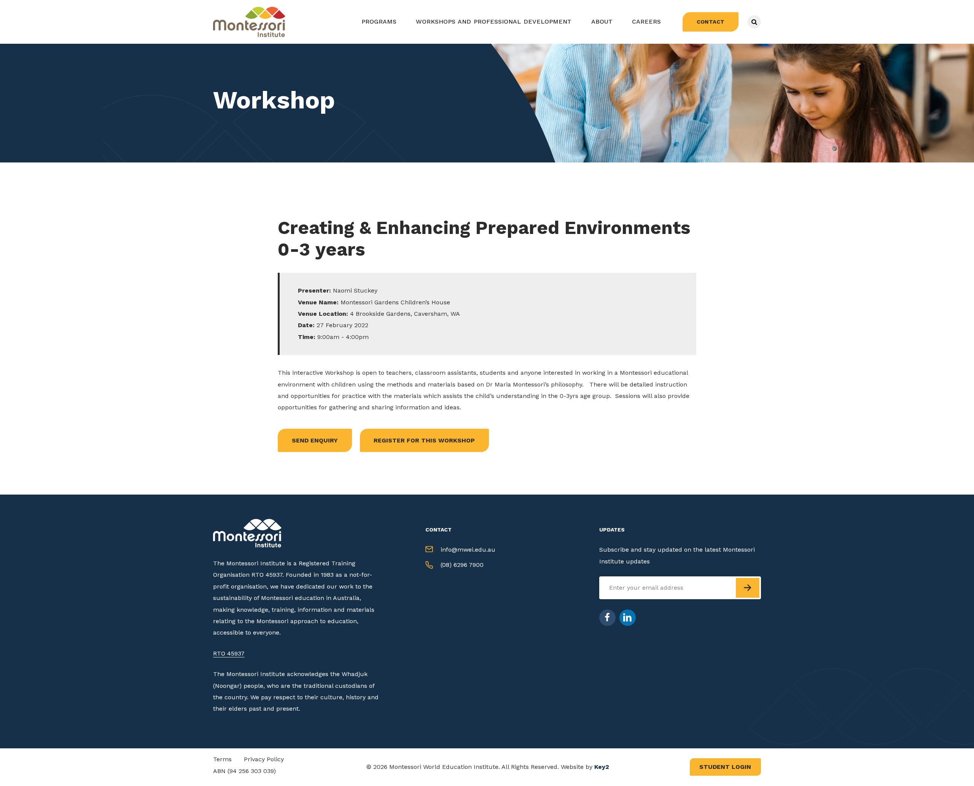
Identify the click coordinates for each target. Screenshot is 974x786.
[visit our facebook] (607, 617)
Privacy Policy (264, 759)
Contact (710, 22)
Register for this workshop (424, 440)
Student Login (725, 766)
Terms (222, 759)
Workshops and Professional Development (493, 21)
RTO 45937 (229, 653)
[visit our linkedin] (627, 617)
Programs (378, 21)
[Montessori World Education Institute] (251, 22)
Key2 (601, 766)
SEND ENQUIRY (315, 440)
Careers (646, 21)
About (602, 21)
